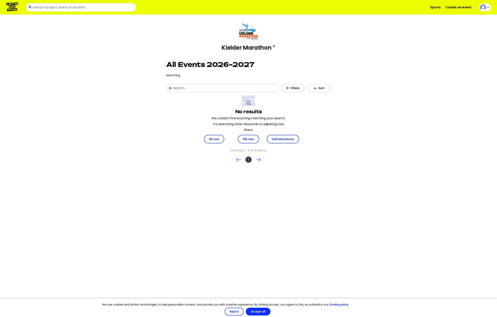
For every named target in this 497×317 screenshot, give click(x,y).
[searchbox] (81, 7)
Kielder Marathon (246, 47)
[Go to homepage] (13, 7)
